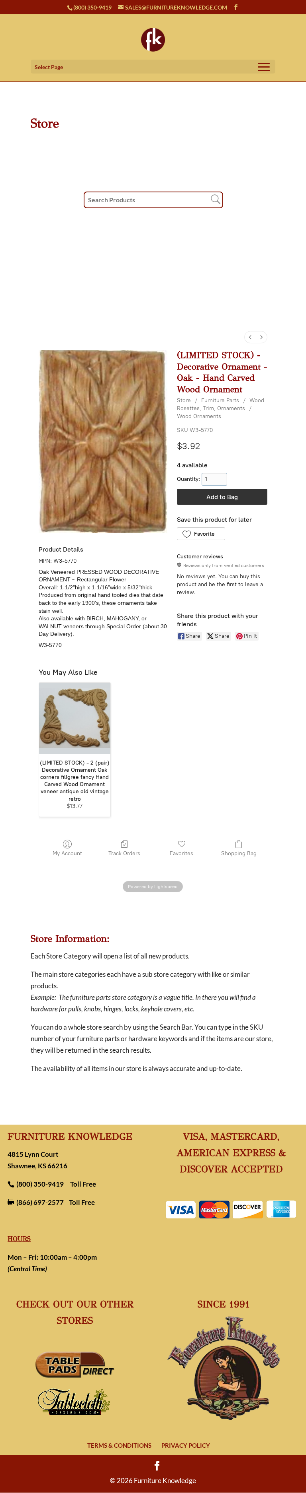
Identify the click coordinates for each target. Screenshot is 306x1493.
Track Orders (124, 853)
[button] (201, 533)
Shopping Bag (239, 853)
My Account (67, 853)
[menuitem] (250, 337)
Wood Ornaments (199, 416)
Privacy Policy (185, 1445)
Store (184, 400)
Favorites (181, 853)
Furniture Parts (220, 400)
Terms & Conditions (119, 1445)
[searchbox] (153, 200)
